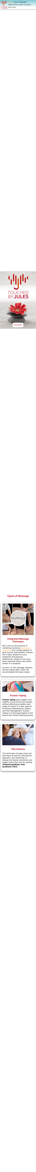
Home (10, 2)
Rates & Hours (13, 5)
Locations (27, 5)
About (21, 5)
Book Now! (18, 325)
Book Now (12, 7)
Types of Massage (19, 2)
